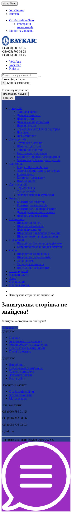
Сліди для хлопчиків (30, 264)
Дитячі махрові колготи (32, 215)
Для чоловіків (18, 184)
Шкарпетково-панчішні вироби (37, 236)
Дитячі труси (25, 118)
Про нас (14, 337)
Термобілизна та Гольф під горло (38, 129)
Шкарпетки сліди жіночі (33, 253)
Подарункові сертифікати (26, 368)
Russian (14, 13)
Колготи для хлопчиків (32, 205)
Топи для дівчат (27, 111)
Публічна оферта (20, 351)
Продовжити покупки (15, 93)
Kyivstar (14, 68)
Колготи (14, 198)
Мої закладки (18, 398)
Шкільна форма (19, 285)
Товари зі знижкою (21, 371)
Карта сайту (17, 378)
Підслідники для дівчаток (33, 267)
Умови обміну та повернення (28, 344)
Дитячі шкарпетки (29, 229)
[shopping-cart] (3, 101)
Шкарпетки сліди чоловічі (34, 257)
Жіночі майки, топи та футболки (38, 170)
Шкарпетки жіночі (29, 222)
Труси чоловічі (26, 191)
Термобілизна (26, 188)
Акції (12, 278)
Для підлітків (17, 139)
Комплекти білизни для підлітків (38, 156)
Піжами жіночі (26, 181)
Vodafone (15, 61)
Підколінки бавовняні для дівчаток (39, 243)
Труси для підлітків (29, 142)
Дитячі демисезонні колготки (36, 212)
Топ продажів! (18, 271)
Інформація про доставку (25, 341)
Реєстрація (24, 23)
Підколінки (16, 240)
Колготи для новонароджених (36, 208)
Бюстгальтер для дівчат (32, 153)
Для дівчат (24, 132)
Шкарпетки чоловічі (30, 226)
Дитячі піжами (26, 125)
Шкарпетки (16, 219)
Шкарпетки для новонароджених (38, 233)
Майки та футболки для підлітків (38, 160)
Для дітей (15, 108)
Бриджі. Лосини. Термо (32, 167)
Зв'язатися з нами (20, 375)
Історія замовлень (20, 395)
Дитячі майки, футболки (33, 122)
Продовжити (10, 327)
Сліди (13, 250)
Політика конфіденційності (27, 348)
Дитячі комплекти (29, 115)
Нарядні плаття (19, 274)
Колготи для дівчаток (31, 201)
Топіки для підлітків (30, 149)
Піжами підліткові (29, 146)
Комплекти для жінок (31, 177)
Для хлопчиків (26, 136)
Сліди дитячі (25, 260)
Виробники (16, 364)
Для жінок (16, 163)
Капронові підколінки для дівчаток (40, 247)
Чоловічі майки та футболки (35, 194)
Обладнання (17, 281)
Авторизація (25, 27)
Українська (16, 10)
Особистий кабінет (21, 391)
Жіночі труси (25, 174)
